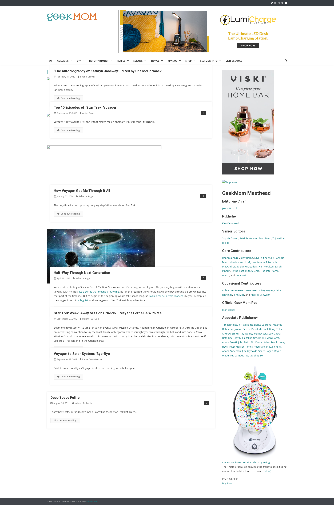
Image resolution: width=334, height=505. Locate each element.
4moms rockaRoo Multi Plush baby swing (246, 462)
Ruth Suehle (252, 271)
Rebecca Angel (86, 196)
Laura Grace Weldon (92, 359)
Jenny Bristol (229, 208)
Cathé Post (238, 271)
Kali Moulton (266, 266)
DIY (79, 60)
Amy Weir (241, 275)
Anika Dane (88, 113)
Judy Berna (246, 257)
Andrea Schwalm (260, 294)
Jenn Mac (238, 294)
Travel (155, 60)
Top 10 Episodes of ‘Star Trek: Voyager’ (85, 107)
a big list (83, 300)
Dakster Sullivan (90, 318)
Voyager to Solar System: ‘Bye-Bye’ (82, 354)
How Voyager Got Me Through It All (82, 191)
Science (137, 60)
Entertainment (99, 60)
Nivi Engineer (262, 257)
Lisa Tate (265, 271)
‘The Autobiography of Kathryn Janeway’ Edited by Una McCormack (108, 71)
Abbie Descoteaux (232, 290)
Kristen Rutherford (84, 403)
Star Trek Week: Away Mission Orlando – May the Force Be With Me (107, 313)
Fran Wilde (228, 309)
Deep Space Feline (64, 397)
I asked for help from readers (166, 296)
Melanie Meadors (247, 266)
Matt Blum (265, 238)
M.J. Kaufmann (256, 262)
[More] (267, 471)
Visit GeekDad (234, 60)
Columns (63, 60)
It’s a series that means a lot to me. (99, 291)
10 (202, 196)
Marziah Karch (237, 262)
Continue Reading (70, 98)
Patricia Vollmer (249, 238)
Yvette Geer (251, 290)
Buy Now (227, 483)
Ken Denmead (230, 223)
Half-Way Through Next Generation (82, 273)
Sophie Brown (87, 76)
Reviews (172, 60)
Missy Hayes (266, 290)
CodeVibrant (92, 501)
